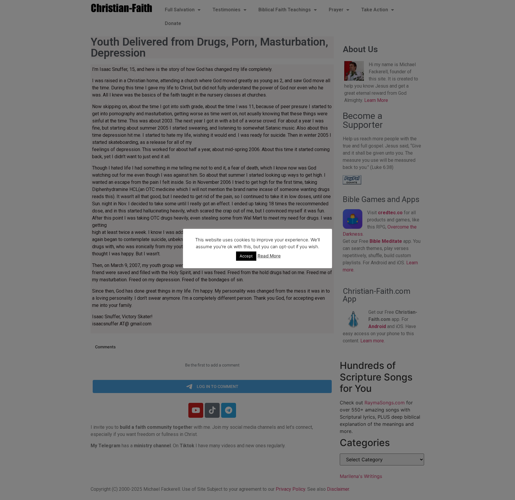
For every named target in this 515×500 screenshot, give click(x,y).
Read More (269, 256)
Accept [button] (246, 256)
